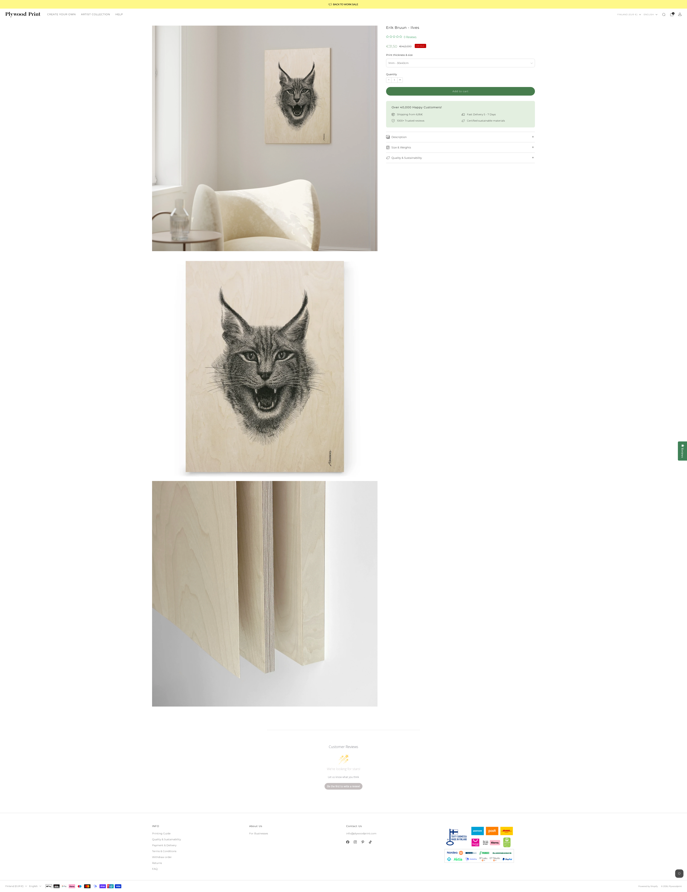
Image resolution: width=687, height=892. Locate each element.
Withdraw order (162, 857)
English (649, 14)
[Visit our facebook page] (347, 842)
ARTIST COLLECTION (95, 14)
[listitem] (343, 4)
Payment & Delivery (164, 845)
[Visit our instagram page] (355, 842)
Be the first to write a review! (343, 786)
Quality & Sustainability (166, 839)
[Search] (664, 14)
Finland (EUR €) (627, 14)
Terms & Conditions (164, 851)
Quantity (391, 74)
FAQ (155, 869)
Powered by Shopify (648, 886)
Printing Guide (161, 833)
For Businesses (258, 833)
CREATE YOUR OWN (61, 14)
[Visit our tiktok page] (370, 842)
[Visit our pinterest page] (362, 842)
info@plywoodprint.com (361, 833)
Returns (157, 863)
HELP (119, 14)
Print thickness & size (399, 55)
